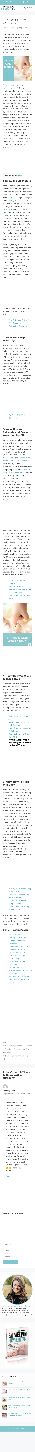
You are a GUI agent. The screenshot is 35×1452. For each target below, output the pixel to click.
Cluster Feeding (15, 967)
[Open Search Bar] (25, 8)
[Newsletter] (27, 2)
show (20, 175)
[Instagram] (11, 2)
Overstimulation (15, 586)
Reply (8, 1177)
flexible (6, 209)
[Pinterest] (19, 2)
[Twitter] (7, 2)
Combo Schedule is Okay (19, 976)
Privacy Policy (25, 1428)
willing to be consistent (18, 200)
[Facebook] (15, 2)
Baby (7, 1042)
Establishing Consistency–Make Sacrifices (16, 961)
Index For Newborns (17, 935)
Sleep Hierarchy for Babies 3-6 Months (19, 1389)
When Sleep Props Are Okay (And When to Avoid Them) (19, 742)
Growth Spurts (14, 909)
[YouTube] (23, 2)
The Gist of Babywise (17, 326)
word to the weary (23, 1046)
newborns (9, 1046)
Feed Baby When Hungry (19, 906)
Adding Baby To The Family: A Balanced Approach (17, 941)
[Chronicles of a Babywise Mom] (8, 8)
